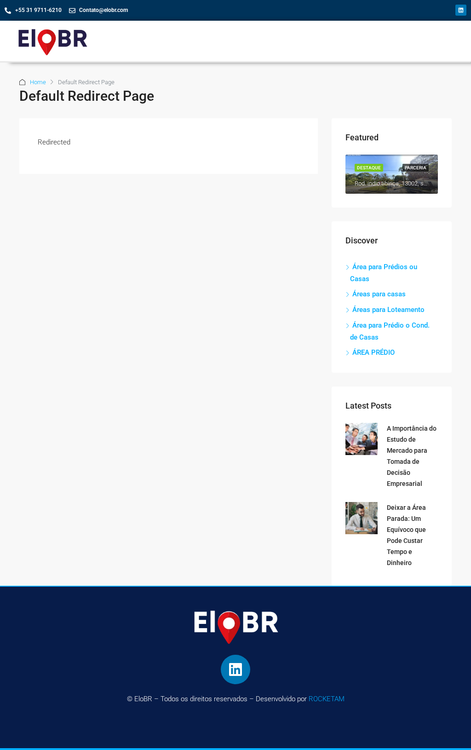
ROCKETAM (327, 699)
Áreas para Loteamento (388, 310)
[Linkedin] (460, 10)
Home (38, 82)
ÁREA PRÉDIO (373, 352)
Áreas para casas (379, 294)
